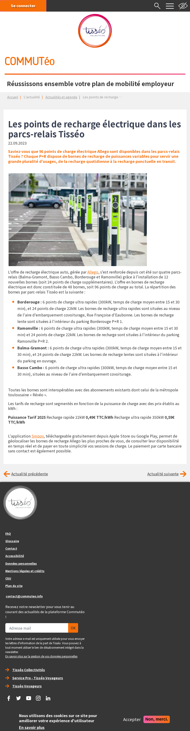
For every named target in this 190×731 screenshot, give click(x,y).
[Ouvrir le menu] (170, 6)
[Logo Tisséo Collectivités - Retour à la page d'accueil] (95, 31)
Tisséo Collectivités (28, 669)
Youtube (28, 697)
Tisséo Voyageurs (27, 686)
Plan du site (13, 586)
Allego (92, 272)
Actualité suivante (163, 474)
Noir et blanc (183, 6)
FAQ (8, 533)
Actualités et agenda (61, 97)
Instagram (38, 697)
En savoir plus (31, 727)
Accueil (12, 97)
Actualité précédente (29, 474)
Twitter (18, 697)
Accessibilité (14, 556)
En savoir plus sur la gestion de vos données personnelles (41, 656)
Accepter (132, 719)
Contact (11, 548)
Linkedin (48, 697)
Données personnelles (21, 563)
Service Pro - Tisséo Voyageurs (37, 678)
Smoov (38, 436)
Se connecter (23, 5)
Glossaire (12, 541)
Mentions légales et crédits (24, 571)
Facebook (8, 697)
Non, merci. (156, 719)
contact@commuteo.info (24, 596)
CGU (8, 578)
